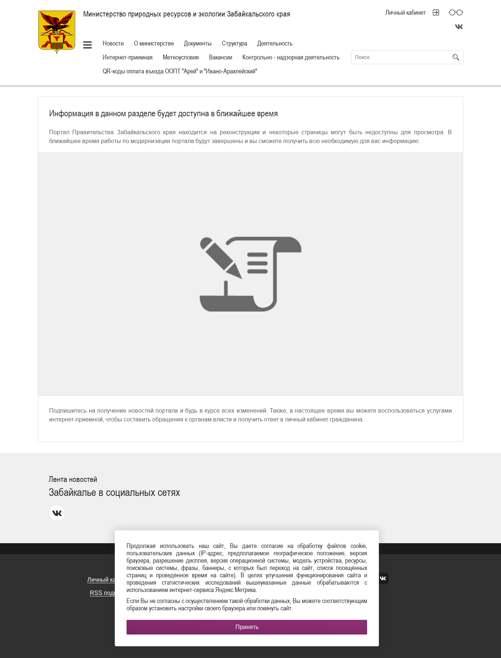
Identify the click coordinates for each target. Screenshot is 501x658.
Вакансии (220, 57)
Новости (113, 43)
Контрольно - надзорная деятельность (291, 57)
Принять (247, 627)
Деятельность (275, 43)
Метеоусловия (181, 57)
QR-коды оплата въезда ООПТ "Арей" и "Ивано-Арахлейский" (180, 71)
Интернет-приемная (128, 57)
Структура (234, 43)
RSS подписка (109, 593)
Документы (198, 43)
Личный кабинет (405, 12)
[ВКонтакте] (383, 578)
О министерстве (154, 43)
